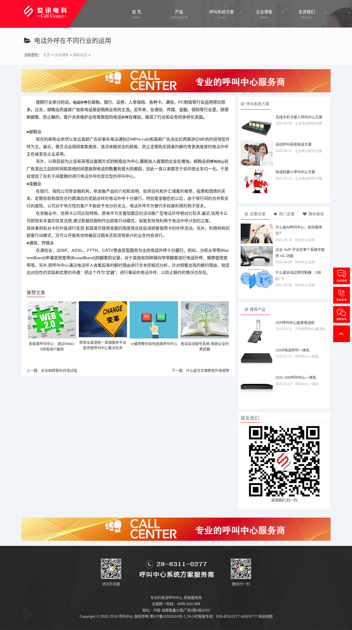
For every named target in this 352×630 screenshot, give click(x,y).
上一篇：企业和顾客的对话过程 (52, 370)
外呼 (125, 117)
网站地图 (265, 616)
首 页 (136, 14)
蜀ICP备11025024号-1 (168, 616)
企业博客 (264, 14)
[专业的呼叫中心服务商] (176, 80)
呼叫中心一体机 (307, 356)
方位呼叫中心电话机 (310, 329)
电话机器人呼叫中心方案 (295, 172)
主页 (46, 55)
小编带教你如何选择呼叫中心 (153, 344)
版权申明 (141, 616)
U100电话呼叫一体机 (292, 350)
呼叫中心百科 (305, 240)
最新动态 (80, 55)
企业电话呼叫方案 (308, 123)
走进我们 (306, 14)
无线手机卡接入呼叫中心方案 (298, 117)
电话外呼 (80, 102)
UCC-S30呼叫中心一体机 (295, 377)
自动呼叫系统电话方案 (293, 144)
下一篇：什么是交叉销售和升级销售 (200, 370)
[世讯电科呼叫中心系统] (45, 9)
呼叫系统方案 (221, 14)
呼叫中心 (217, 161)
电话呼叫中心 (172, 598)
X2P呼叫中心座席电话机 (295, 323)
